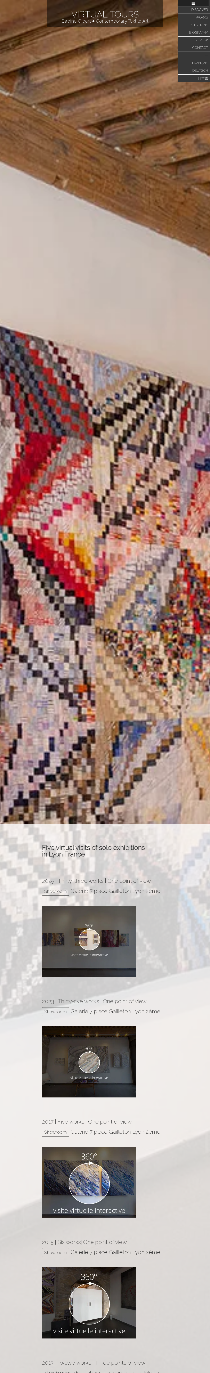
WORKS (202, 17)
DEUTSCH (200, 71)
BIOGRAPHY (198, 33)
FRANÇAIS (200, 63)
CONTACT (200, 48)
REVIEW (201, 40)
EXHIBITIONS (198, 25)
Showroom (55, 891)
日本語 (203, 78)
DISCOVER (199, 10)
